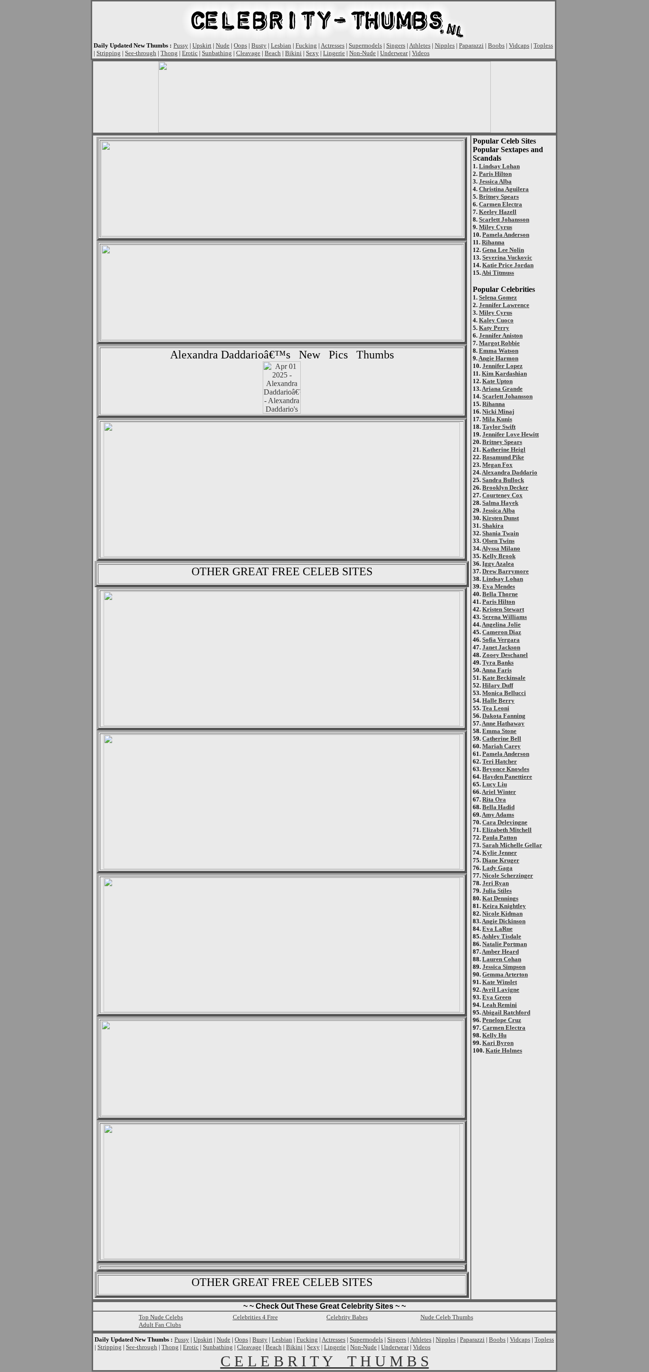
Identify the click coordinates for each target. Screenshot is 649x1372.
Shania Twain (500, 533)
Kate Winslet (499, 982)
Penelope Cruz (501, 1020)
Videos (420, 53)
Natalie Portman (504, 943)
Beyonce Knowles (505, 769)
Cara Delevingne (504, 822)
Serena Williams (504, 616)
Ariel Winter (499, 791)
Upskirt (201, 45)
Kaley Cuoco (496, 320)
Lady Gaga (497, 867)
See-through (140, 53)
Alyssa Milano (501, 548)
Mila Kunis (497, 419)
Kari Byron (498, 1042)
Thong (169, 53)
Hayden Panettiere (507, 776)
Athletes (419, 45)
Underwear (394, 53)
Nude (222, 45)
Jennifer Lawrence (504, 305)
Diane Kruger (500, 860)
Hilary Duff (497, 685)
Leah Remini (499, 1004)
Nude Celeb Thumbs (446, 1317)
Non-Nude (362, 53)
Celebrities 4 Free (255, 1317)
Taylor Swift (498, 426)
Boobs (496, 45)
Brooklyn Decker (505, 487)
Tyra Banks (498, 662)
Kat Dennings (500, 898)
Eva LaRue (497, 928)
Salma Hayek (500, 502)
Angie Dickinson (503, 921)
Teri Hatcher (499, 761)
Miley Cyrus (495, 227)
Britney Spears (499, 196)
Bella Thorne (500, 594)
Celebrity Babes (347, 1317)
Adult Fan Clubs (160, 1324)
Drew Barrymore (505, 571)
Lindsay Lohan (499, 166)
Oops (240, 45)
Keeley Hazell (497, 211)
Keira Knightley (504, 905)
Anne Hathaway (503, 723)
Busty (259, 45)
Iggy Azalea (498, 563)
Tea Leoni (495, 708)
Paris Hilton (495, 173)
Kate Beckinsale (503, 677)
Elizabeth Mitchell (507, 829)
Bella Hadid (498, 807)
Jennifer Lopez (502, 365)
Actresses (332, 45)
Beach (273, 53)
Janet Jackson (501, 647)
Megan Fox (497, 464)
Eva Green (496, 997)
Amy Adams (498, 814)
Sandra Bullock (503, 479)
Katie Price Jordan (508, 265)
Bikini (293, 53)
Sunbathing (217, 53)
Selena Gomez (498, 297)
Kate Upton (497, 381)
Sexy (312, 53)
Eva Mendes (498, 586)
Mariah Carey (501, 746)
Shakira (493, 525)
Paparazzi (471, 45)
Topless (543, 45)
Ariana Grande (502, 388)
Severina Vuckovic (507, 257)
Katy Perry (494, 327)
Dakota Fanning (503, 715)
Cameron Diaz (501, 632)
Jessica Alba (495, 181)
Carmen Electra (500, 204)
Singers (395, 45)
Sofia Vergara (501, 639)
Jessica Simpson (503, 966)
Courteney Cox (502, 495)
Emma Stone (499, 730)
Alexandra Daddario (509, 472)
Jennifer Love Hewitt (510, 434)
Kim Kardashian (504, 373)
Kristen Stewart (503, 609)
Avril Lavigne (500, 989)
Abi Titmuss (498, 272)
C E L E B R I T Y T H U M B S (324, 1361)
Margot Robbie (499, 343)
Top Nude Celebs (161, 1317)
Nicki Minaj (498, 411)
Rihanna (493, 242)
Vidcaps (519, 45)
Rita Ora (494, 799)
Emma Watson (498, 350)
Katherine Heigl (503, 449)
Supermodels (365, 45)
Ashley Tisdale (501, 936)
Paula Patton (499, 837)
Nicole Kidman (502, 913)
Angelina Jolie (501, 624)
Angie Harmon (498, 358)
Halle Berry (498, 700)
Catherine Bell (501, 738)
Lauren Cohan (501, 959)
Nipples (445, 45)
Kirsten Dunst (500, 518)
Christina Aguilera (504, 189)
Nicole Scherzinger (507, 875)
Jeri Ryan (495, 883)
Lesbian (281, 45)
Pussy (180, 45)
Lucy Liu (494, 784)
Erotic (190, 53)
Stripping (108, 53)
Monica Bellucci (504, 692)
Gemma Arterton (505, 974)
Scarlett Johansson (504, 219)
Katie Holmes (504, 1050)
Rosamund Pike (503, 457)
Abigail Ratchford (506, 1012)
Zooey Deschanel (505, 654)
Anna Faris (497, 670)
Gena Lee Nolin (503, 249)
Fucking (306, 45)
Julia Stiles (497, 890)
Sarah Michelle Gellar (512, 845)
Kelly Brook (498, 556)
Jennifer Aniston (501, 335)
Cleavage (248, 53)
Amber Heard (500, 951)
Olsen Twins (498, 540)
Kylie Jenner (499, 852)
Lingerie (334, 53)
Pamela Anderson (505, 234)
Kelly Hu (494, 1035)
